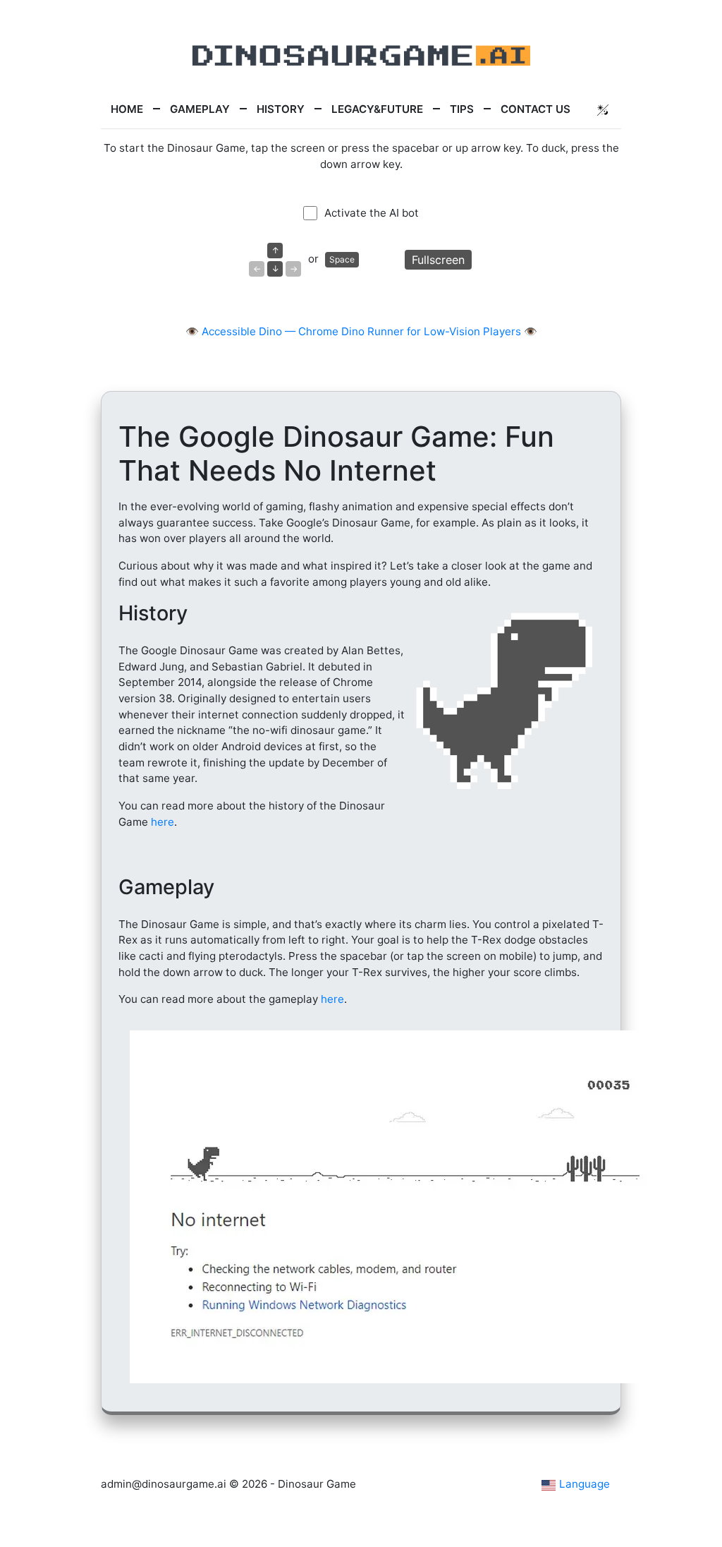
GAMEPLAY (200, 109)
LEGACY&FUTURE (377, 109)
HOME (127, 109)
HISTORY (281, 109)
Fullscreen (438, 260)
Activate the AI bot (371, 212)
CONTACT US (535, 109)
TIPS (462, 109)
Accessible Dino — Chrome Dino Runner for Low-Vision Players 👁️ (369, 331)
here (162, 822)
